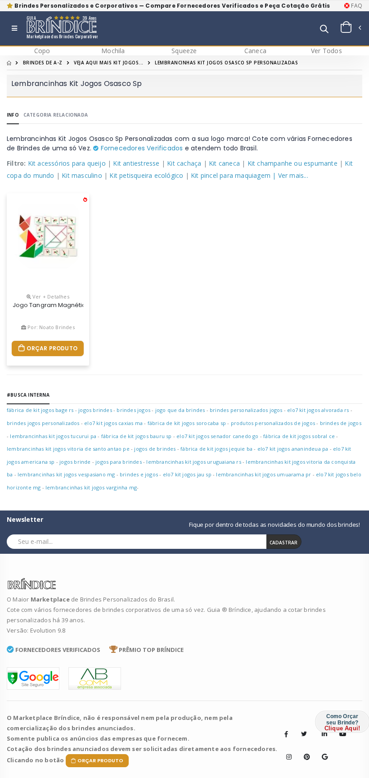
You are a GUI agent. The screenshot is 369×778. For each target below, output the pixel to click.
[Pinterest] (304, 750)
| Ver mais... (290, 175)
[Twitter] (304, 734)
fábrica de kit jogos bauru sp (136, 436)
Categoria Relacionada (55, 115)
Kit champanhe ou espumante (293, 163)
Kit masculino (82, 175)
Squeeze (184, 50)
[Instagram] (286, 750)
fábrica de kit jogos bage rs (40, 410)
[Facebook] (286, 734)
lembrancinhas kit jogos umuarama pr (263, 474)
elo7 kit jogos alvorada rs (318, 410)
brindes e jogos (139, 474)
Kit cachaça (184, 163)
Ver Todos (326, 50)
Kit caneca (224, 163)
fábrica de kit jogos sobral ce (299, 436)
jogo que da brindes (181, 410)
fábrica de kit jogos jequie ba (216, 448)
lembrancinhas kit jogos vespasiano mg (66, 474)
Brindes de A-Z (43, 62)
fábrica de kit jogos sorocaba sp (187, 423)
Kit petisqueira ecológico (146, 175)
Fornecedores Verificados (141, 148)
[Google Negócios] (322, 750)
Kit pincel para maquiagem (230, 175)
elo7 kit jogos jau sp (187, 474)
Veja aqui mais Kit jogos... (109, 62)
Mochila (113, 50)
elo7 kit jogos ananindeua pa (292, 448)
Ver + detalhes (50, 296)
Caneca (255, 50)
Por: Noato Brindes (50, 327)
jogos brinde (74, 461)
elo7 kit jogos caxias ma (113, 423)
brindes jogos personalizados (43, 423)
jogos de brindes (155, 448)
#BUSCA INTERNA (28, 395)
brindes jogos (133, 410)
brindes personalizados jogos (246, 410)
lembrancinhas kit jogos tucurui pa (53, 436)
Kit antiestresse (136, 163)
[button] (324, 29)
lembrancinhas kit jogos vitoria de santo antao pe (68, 448)
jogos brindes (95, 410)
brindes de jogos (340, 423)
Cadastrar (283, 542)
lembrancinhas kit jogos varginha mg (91, 487)
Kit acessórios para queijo (67, 163)
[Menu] (14, 28)
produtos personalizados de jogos (273, 423)
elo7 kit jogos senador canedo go (217, 436)
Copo (42, 50)
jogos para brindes (118, 461)
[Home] (9, 62)
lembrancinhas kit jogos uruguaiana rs (193, 461)
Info (13, 115)
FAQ (356, 5)
